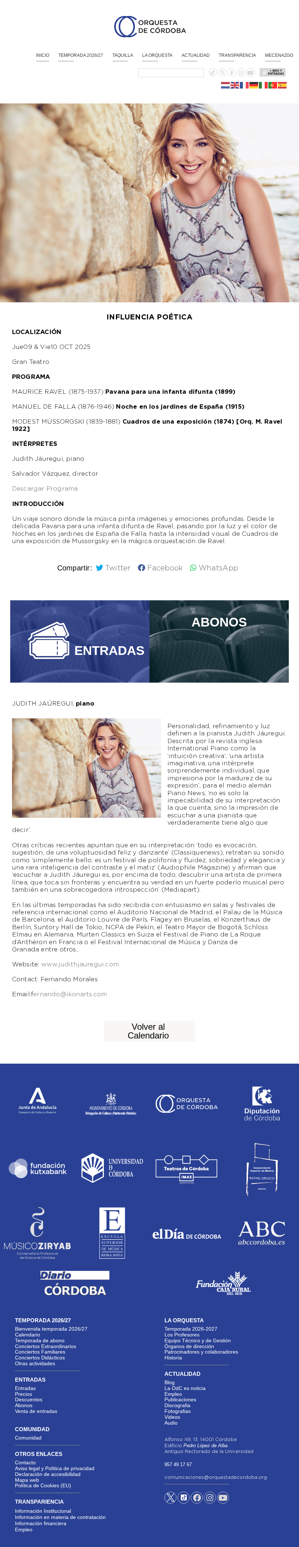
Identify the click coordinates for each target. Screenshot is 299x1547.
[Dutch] (225, 84)
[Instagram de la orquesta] (241, 73)
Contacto (25, 1462)
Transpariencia (39, 1502)
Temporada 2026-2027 (190, 1329)
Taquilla (122, 55)
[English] (235, 84)
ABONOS (219, 622)
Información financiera (40, 1523)
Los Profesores (181, 1335)
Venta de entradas (36, 1411)
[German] (254, 84)
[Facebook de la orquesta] (231, 73)
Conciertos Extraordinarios (45, 1346)
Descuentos (28, 1399)
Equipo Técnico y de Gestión (197, 1340)
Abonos (23, 1405)
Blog (169, 1382)
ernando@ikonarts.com (70, 994)
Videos (172, 1417)
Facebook (165, 568)
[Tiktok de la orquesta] (212, 73)
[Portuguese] (273, 84)
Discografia (177, 1405)
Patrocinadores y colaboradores (201, 1352)
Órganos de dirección (189, 1346)
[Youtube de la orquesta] (250, 73)
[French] (244, 84)
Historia (173, 1358)
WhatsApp (218, 568)
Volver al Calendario (148, 1031)
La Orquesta (157, 55)
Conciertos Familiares (40, 1352)
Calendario (27, 1335)
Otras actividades (35, 1363)
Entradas (25, 1388)
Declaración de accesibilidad (48, 1474)
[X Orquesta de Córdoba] (170, 1500)
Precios (23, 1394)
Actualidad (196, 55)
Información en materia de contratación (60, 1517)
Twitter (118, 568)
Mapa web (27, 1480)
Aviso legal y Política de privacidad (54, 1468)
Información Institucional (43, 1511)
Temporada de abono (40, 1340)
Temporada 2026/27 (80, 55)
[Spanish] (282, 84)
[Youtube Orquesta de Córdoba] (223, 1499)
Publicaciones (180, 1399)
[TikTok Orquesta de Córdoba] (183, 1500)
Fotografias (177, 1411)
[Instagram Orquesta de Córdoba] (209, 1499)
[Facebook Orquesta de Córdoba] (197, 1499)
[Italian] (263, 84)
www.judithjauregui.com (80, 964)
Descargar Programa (45, 489)
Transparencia (237, 55)
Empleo (173, 1394)
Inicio (42, 55)
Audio (171, 1423)
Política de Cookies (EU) (43, 1485)
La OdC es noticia (185, 1388)
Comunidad (28, 1438)
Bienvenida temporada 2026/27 (51, 1329)
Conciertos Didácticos (40, 1358)
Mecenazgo (279, 55)
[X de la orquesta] (222, 74)
